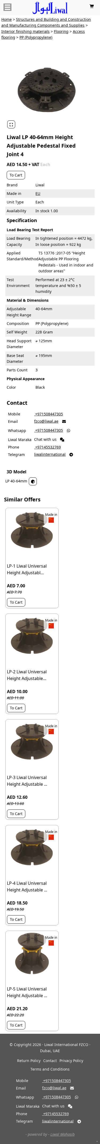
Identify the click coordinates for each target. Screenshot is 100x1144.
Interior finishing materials (25, 31)
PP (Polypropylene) (35, 37)
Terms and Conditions (50, 1069)
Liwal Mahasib (62, 1134)
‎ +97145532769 (47, 447)
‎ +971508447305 (48, 413)
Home (6, 19)
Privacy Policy (71, 1060)
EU (37, 193)
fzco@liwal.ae (46, 421)
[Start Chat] (62, 440)
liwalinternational (50, 454)
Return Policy (29, 1060)
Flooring (61, 31)
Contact (50, 1060)
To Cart (16, 175)
